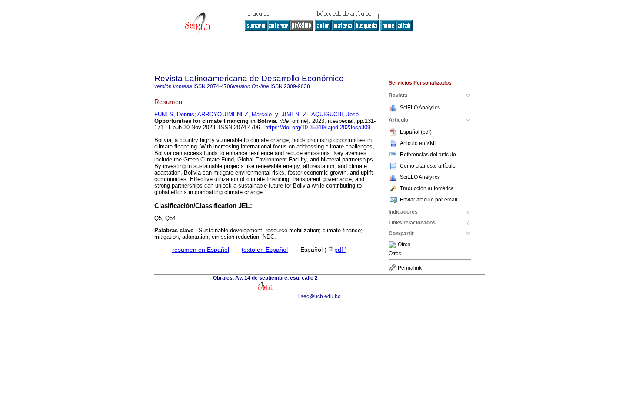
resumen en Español (200, 250)
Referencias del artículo (428, 155)
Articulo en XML (418, 143)
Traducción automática (427, 188)
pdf (339, 250)
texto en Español (265, 250)
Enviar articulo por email (428, 200)
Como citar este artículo (428, 166)
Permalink (410, 268)
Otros (404, 245)
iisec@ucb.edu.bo (319, 296)
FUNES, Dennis (174, 114)
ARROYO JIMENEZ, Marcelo (234, 114)
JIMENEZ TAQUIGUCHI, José (320, 114)
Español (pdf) (416, 132)
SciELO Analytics (420, 108)
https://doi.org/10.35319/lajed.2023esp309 (317, 127)
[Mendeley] (393, 245)
